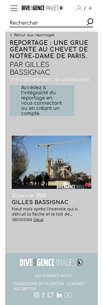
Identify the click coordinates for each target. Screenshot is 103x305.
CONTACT (76, 284)
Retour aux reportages (34, 35)
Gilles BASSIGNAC (30, 68)
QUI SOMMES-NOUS (53, 276)
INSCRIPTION (25, 289)
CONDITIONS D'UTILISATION (39, 284)
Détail (38, 220)
